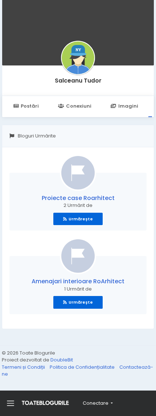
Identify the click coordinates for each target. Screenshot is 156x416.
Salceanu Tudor (78, 80)
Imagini (128, 106)
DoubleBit (61, 359)
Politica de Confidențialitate (83, 367)
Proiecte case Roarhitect (78, 198)
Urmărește (81, 219)
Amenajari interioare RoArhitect (78, 281)
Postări (30, 106)
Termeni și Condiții (24, 367)
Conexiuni (78, 106)
